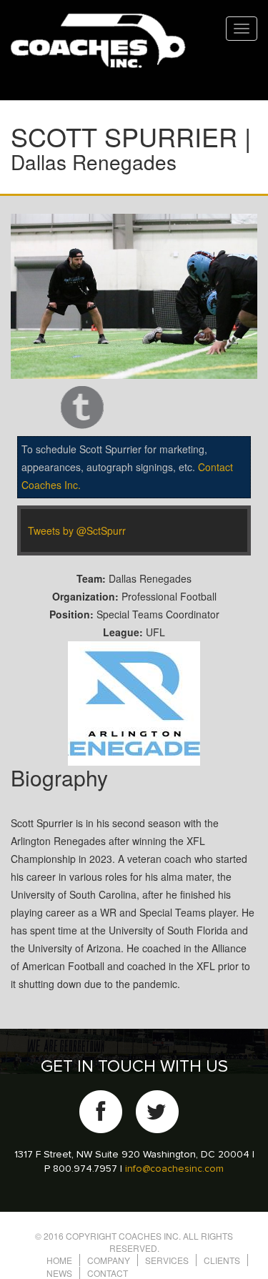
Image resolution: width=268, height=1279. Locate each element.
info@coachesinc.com (174, 1169)
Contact (107, 1273)
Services (167, 1260)
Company (108, 1260)
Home (59, 1260)
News (59, 1273)
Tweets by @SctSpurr (77, 530)
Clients (222, 1260)
